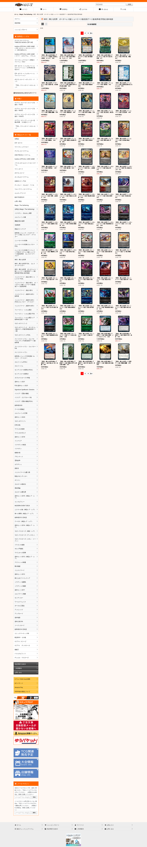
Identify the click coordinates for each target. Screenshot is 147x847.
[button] (124, 9)
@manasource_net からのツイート (25, 93)
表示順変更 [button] (92, 24)
